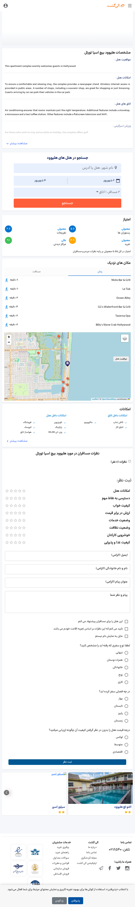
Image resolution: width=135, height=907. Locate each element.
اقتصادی (118, 752)
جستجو (67, 203)
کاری (120, 682)
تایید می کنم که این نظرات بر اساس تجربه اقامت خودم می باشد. (88, 629)
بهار (120, 699)
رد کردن (59, 901)
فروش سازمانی (61, 869)
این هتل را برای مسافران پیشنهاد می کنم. (100, 621)
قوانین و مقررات (60, 863)
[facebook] (110, 868)
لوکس (119, 737)
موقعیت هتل (121, 359)
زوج (120, 675)
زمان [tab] (100, 272)
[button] (67, 378)
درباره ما (92, 847)
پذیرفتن (75, 901)
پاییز (120, 713)
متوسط (118, 745)
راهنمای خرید (62, 852)
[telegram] (101, 868)
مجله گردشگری (89, 858)
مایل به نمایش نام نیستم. (109, 636)
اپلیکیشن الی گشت (87, 863)
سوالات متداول (61, 858)
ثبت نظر (67, 762)
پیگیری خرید (63, 847)
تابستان (118, 706)
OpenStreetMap (109, 399)
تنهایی (119, 653)
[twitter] (118, 868)
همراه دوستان (115, 660)
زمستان (118, 721)
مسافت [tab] (37, 272)
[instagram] (127, 868)
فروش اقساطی (61, 874)
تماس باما (91, 852)
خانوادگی (118, 667)
